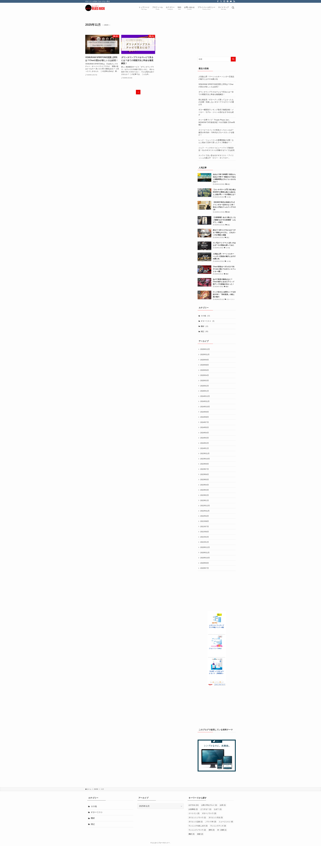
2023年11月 (205, 453)
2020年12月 (205, 547)
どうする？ (205, 809)
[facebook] (217, 1)
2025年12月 (205, 349)
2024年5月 (204, 427)
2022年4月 (204, 516)
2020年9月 (204, 563)
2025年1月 (204, 391)
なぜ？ (217, 809)
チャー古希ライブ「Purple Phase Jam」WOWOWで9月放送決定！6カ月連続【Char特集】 (216, 122)
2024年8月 (204, 417)
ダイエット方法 (216, 817)
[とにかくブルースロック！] (101, 8)
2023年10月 (205, 459)
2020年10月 (205, 558)
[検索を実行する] (233, 59)
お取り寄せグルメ (209, 805)
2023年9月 (204, 464)
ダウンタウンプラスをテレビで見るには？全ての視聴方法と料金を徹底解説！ (216, 93)
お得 (223, 805)
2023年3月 (204, 490)
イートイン (194, 813)
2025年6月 (204, 370)
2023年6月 (204, 474)
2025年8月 (204, 365)
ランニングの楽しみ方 (198, 826)
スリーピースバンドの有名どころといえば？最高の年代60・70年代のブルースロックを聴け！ (216, 132)
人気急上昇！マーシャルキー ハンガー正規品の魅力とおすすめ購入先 (216, 78)
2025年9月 (204, 360)
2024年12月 (205, 396)
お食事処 (193, 809)
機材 (204, 326)
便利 (211, 830)
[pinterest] (227, 1)
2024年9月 (204, 412)
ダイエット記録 (196, 822)
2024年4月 (204, 433)
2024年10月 (205, 407)
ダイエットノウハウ (197, 817)
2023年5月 (204, 480)
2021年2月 (204, 537)
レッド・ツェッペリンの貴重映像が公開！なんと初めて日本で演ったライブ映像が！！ (216, 141)
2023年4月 (204, 485)
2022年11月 (205, 511)
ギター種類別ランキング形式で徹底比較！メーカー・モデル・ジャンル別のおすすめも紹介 (216, 112)
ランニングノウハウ (197, 830)
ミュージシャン (226, 822)
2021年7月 (204, 526)
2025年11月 (205, 354)
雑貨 (200, 834)
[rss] (234, 1)
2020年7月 (204, 568)
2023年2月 (204, 495)
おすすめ (193, 805)
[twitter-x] (221, 1)
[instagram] (224, 1)
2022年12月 (205, 506)
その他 (205, 316)
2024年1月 (204, 448)
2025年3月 (204, 381)
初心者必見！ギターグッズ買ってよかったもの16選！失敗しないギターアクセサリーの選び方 (216, 102)
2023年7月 (204, 469)
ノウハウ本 (210, 822)
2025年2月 (204, 386)
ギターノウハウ (209, 813)
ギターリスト (207, 321)
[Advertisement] (217, 36)
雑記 (204, 331)
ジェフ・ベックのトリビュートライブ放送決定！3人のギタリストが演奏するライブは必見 (216, 149)
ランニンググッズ (218, 826)
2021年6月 (204, 532)
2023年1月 (204, 500)
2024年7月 (204, 422)
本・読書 (221, 830)
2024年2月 (204, 443)
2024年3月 (204, 438)
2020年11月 (205, 553)
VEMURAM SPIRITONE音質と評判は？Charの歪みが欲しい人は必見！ (215, 85)
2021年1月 (204, 542)
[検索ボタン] (233, 8)
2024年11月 (205, 401)
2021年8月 (204, 521)
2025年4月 (204, 375)
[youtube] (230, 1)
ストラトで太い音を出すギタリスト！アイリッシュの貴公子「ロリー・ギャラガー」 (216, 156)
